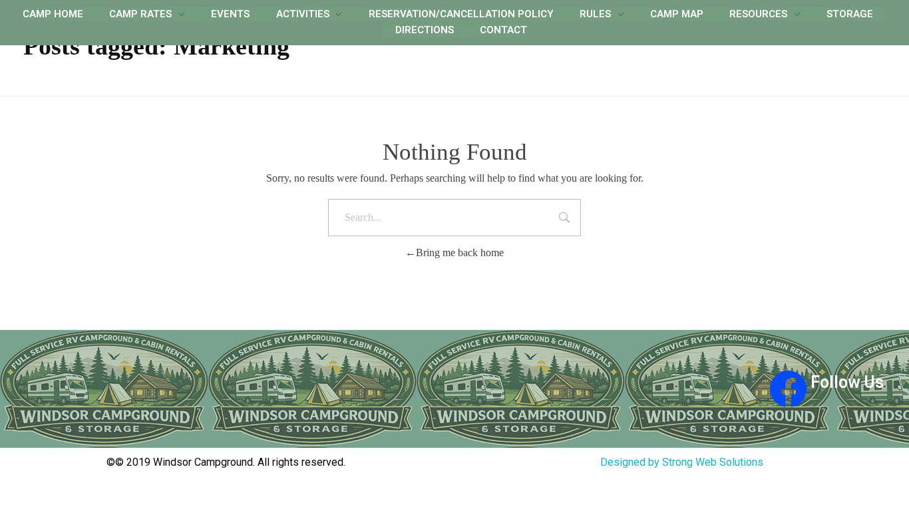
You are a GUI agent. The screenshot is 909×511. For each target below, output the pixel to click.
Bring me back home (460, 252)
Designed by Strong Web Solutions (681, 462)
